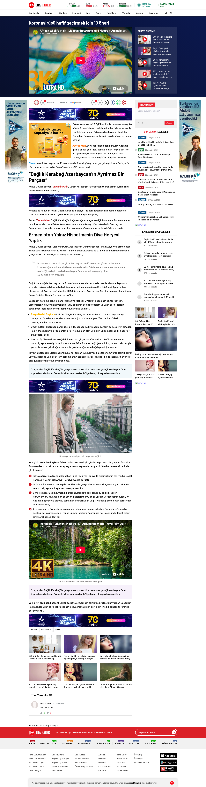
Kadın (98, 12)
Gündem (63, 12)
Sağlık (57, 629)
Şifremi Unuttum (141, 762)
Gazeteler (153, 12)
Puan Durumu (103, 742)
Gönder (169, 123)
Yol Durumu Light (36, 762)
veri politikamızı (134, 783)
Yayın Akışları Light (60, 758)
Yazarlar (139, 12)
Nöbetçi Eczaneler (60, 766)
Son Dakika (34, 12)
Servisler (49, 12)
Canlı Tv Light (35, 770)
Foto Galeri (112, 12)
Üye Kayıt (138, 758)
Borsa (32, 742)
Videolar (126, 12)
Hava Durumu (84, 742)
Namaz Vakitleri (48, 742)
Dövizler (102, 758)
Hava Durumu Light (37, 754)
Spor (88, 12)
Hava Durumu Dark (37, 758)
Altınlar (101, 754)
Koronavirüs (46, 629)
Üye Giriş (138, 754)
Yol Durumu (150, 742)
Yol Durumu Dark (36, 766)
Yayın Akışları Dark (60, 762)
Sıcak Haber (122, 770)
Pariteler (134, 742)
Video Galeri (122, 758)
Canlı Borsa (80, 754)
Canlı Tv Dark (58, 754)
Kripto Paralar (169, 742)
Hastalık (34, 629)
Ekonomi (76, 12)
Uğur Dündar (45, 703)
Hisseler (119, 742)
